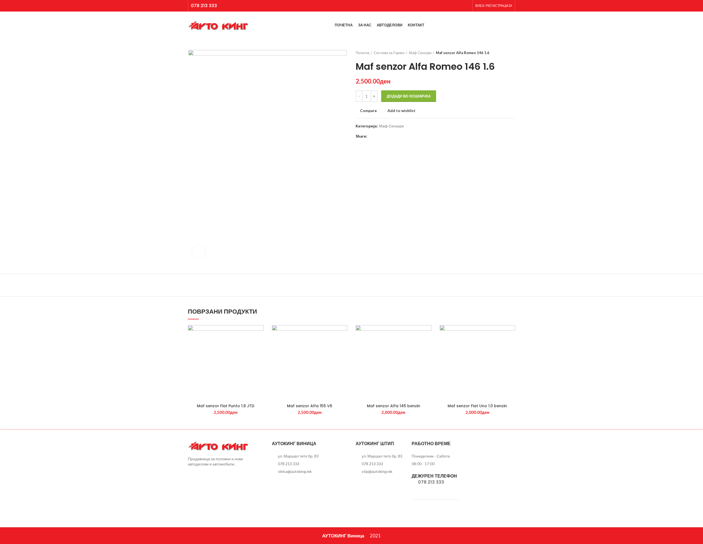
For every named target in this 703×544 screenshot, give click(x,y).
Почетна (362, 53)
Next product (512, 52)
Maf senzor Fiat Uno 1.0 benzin (477, 405)
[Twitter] (379, 136)
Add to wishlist (401, 111)
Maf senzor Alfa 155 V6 (309, 405)
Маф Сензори (420, 53)
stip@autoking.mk (377, 471)
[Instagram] (466, 5)
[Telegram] (400, 136)
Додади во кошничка (409, 96)
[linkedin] (393, 136)
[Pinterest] (386, 136)
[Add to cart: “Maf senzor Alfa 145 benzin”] (427, 346)
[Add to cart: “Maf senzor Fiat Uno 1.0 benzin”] (511, 346)
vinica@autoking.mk (295, 471)
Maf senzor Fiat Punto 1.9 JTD (225, 405)
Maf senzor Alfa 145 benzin (393, 405)
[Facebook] (459, 5)
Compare (368, 111)
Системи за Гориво (389, 53)
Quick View (259, 359)
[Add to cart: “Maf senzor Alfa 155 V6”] (343, 346)
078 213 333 (204, 5)
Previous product (501, 52)
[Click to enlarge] (199, 251)
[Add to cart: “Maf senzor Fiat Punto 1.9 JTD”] (259, 346)
